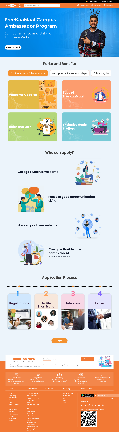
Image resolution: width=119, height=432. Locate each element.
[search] (58, 5)
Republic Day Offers (33, 398)
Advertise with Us (93, 1)
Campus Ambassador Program (13, 418)
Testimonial (12, 407)
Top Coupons (97, 5)
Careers (11, 400)
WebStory (12, 412)
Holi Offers (30, 413)
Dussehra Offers (32, 422)
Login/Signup (110, 5)
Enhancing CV (101, 73)
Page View (38, 378)
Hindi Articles (13, 409)
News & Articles (14, 404)
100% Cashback (107, 1)
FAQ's (64, 398)
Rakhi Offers (31, 416)
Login (59, 340)
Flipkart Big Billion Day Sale (32, 430)
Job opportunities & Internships (69, 73)
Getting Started (68, 393)
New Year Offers (32, 396)
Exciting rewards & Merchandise (28, 73)
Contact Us (66, 396)
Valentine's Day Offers (32, 401)
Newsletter (16, 378)
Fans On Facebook (102, 378)
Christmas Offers (32, 393)
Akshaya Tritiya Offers (32, 408)
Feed (64, 403)
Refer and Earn (13, 414)
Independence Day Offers (33, 419)
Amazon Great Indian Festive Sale (32, 425)
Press (64, 400)
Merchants (81, 378)
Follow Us (85, 402)
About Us (12, 393)
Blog (10, 402)
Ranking (59, 378)
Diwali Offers (31, 411)
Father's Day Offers (33, 404)
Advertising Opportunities (13, 396)
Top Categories (84, 5)
